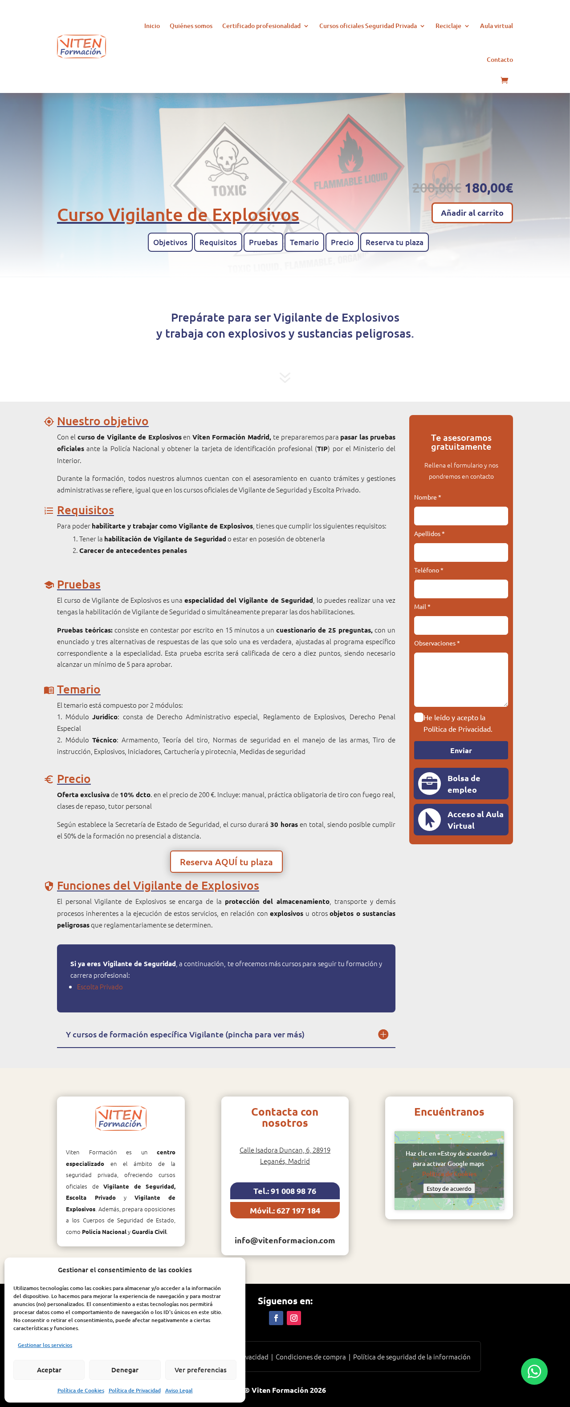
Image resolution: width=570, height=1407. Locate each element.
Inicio (152, 25)
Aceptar (49, 1369)
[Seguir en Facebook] (276, 1318)
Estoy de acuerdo (449, 1188)
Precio (342, 242)
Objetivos (170, 242)
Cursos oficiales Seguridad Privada (368, 25)
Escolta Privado (100, 986)
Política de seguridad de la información (412, 1356)
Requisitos (218, 242)
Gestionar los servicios (45, 1345)
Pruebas (263, 242)
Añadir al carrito (472, 212)
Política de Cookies (80, 1390)
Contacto (500, 59)
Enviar (461, 750)
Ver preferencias (201, 1369)
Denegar (124, 1369)
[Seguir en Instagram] (294, 1318)
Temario (304, 242)
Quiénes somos (191, 25)
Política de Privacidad (135, 1390)
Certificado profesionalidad (261, 25)
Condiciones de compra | (314, 1356)
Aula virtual (496, 25)
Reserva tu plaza (394, 242)
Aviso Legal (179, 1390)
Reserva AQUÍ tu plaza (226, 861)
